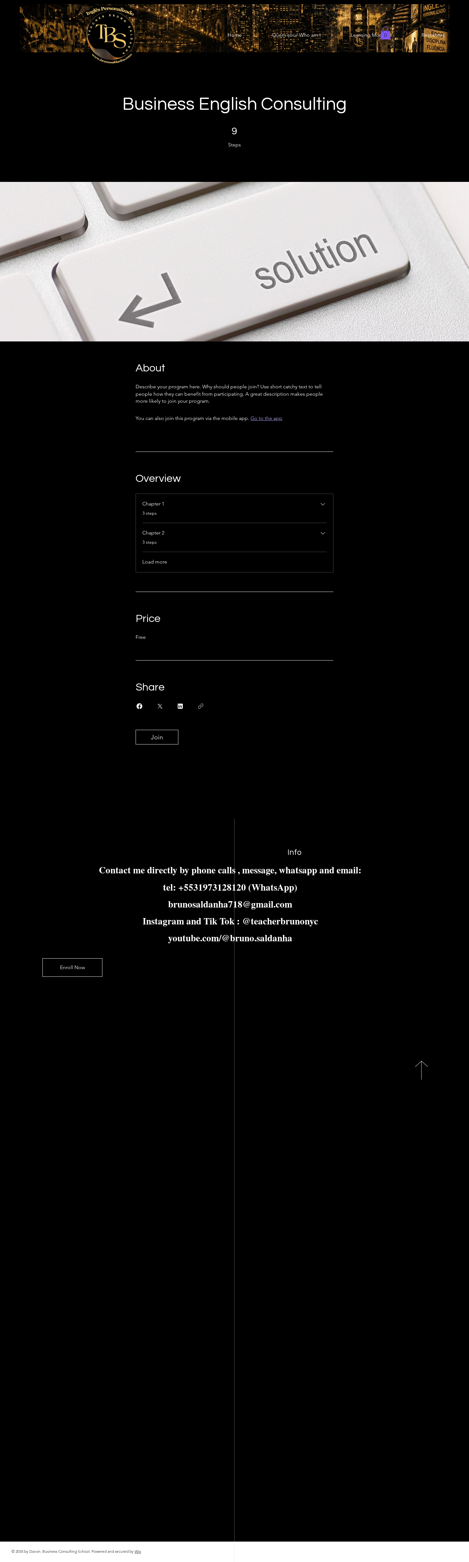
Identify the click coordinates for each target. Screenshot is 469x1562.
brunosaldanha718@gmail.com (230, 904)
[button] (385, 33)
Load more (154, 562)
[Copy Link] (201, 706)
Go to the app (266, 418)
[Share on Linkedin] (180, 706)
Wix (138, 1551)
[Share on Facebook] (139, 706)
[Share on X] (160, 706)
